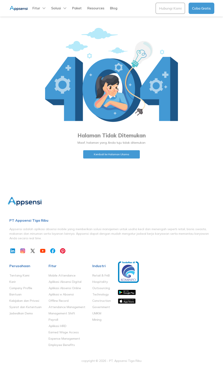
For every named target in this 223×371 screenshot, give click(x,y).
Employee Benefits (62, 345)
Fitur (36, 8)
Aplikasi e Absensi (61, 294)
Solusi (56, 8)
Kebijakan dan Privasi (24, 301)
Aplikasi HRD (57, 326)
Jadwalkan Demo (21, 313)
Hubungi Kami (170, 8)
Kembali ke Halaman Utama (111, 154)
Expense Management (64, 339)
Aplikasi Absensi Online (65, 288)
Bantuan (15, 294)
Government (101, 307)
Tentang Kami (19, 275)
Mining (96, 320)
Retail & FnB (101, 275)
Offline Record (59, 301)
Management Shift (62, 313)
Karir (12, 282)
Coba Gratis (201, 8)
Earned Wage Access (64, 332)
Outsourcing (101, 288)
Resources (95, 8)
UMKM (96, 313)
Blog (113, 8)
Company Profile (20, 288)
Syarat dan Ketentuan (25, 307)
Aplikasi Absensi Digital (65, 282)
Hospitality (100, 282)
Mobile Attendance (62, 275)
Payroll (53, 320)
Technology (100, 294)
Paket (77, 8)
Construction (101, 301)
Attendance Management (67, 307)
